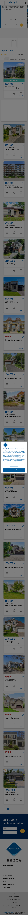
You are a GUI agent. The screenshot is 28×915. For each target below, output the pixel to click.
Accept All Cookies (14, 469)
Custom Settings (14, 466)
